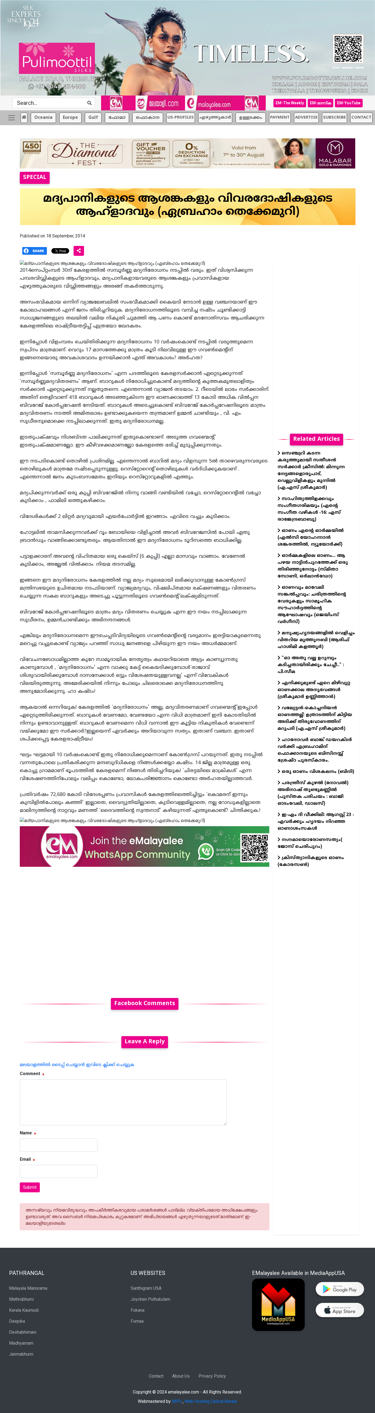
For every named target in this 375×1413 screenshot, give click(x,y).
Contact (156, 1376)
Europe (70, 117)
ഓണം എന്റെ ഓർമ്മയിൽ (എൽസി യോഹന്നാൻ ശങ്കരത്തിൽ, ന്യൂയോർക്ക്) (311, 537)
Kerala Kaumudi (24, 1310)
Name (26, 1133)
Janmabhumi (21, 1354)
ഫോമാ (116, 117)
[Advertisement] (144, 929)
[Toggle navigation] (11, 118)
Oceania (43, 117)
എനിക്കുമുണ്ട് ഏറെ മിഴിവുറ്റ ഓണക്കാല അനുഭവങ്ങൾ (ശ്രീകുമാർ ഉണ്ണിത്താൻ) (314, 690)
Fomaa (137, 1321)
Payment (280, 117)
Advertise (306, 117)
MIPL (177, 1401)
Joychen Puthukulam (150, 1299)
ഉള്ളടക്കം (250, 117)
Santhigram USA (146, 1288)
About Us (181, 1376)
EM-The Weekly (290, 103)
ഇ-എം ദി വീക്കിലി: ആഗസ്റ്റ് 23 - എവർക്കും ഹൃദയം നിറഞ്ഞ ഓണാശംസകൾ (316, 821)
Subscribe (334, 117)
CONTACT (361, 117)
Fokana (137, 1310)
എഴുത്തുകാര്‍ (215, 117)
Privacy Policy (212, 1376)
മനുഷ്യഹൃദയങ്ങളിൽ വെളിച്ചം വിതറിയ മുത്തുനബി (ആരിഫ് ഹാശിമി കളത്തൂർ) (316, 640)
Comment (30, 1073)
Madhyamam (21, 1343)
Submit (30, 1187)
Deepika (17, 1321)
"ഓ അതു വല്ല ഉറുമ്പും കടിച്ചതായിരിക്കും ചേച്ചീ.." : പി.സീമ (311, 665)
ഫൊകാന (147, 117)
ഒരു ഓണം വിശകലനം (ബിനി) (317, 772)
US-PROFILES (180, 117)
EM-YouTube (348, 103)
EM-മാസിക (320, 103)
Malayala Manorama (28, 1288)
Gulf (93, 117)
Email (25, 1159)
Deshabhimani (22, 1332)
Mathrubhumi (21, 1299)
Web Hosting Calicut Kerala (210, 1401)
